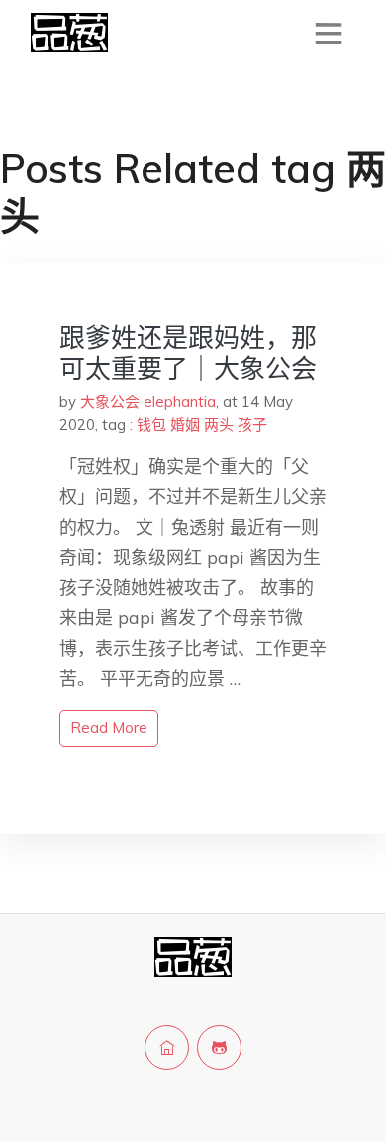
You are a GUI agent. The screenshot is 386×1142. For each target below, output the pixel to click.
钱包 (151, 424)
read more (108, 727)
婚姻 (185, 424)
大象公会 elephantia (148, 402)
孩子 (252, 424)
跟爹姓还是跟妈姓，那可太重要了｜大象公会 (188, 353)
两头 (219, 424)
